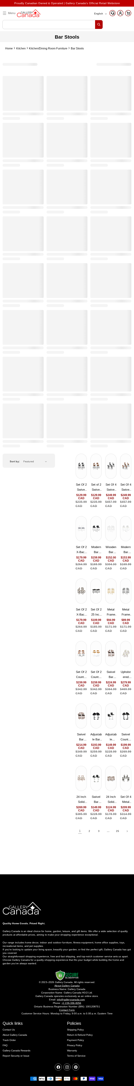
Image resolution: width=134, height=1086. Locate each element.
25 (117, 831)
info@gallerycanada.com (71, 999)
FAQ (5, 1045)
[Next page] (127, 831)
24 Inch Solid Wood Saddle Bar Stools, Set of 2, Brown (110, 799)
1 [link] (80, 830)
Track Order (9, 1040)
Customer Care (112, 13)
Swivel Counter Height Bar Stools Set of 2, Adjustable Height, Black (125, 737)
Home (9, 48)
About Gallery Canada (15, 1034)
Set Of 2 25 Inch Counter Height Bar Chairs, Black (96, 612)
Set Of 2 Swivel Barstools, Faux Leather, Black (81, 487)
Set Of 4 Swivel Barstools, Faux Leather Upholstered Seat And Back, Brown (125, 487)
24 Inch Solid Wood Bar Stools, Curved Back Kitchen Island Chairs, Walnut (81, 799)
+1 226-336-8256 (71, 1003)
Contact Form (67, 1010)
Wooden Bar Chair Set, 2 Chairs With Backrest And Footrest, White (111, 550)
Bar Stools (77, 48)
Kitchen (21, 48)
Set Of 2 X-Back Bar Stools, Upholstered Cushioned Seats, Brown (81, 612)
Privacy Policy (74, 1045)
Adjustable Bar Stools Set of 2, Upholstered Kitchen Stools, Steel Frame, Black (96, 737)
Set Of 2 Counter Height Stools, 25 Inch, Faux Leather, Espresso (81, 675)
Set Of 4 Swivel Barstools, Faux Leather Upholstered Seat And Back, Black (111, 487)
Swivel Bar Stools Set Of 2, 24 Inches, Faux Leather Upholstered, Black (81, 737)
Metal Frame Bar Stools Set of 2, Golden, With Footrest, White (110, 612)
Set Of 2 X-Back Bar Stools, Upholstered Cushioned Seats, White (81, 550)
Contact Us (9, 1029)
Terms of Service (76, 1055)
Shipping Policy (75, 1029)
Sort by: (15, 461)
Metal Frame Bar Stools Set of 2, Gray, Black (125, 612)
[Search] (99, 24)
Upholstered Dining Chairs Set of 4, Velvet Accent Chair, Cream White (125, 675)
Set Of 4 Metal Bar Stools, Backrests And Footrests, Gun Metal (125, 799)
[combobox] (52, 24)
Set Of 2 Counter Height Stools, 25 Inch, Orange (96, 675)
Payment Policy (75, 1040)
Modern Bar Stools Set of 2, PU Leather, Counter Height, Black (96, 550)
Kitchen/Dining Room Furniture (48, 48)
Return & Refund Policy (80, 1034)
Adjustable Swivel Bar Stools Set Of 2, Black (111, 737)
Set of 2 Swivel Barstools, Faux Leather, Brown (96, 487)
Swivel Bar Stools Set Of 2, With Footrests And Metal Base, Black (96, 799)
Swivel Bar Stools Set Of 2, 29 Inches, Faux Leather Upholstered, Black (111, 675)
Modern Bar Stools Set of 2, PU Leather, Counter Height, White (125, 550)
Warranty (72, 1050)
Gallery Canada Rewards (16, 1050)
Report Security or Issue (16, 1055)
